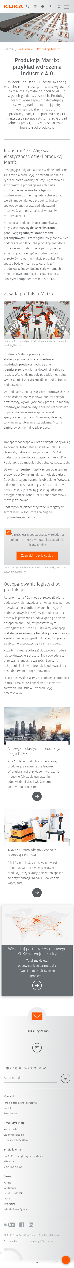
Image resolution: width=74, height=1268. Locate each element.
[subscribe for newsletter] (65, 1078)
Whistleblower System (16, 1209)
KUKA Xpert (10, 1161)
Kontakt (8, 1108)
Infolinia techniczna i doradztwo (21, 1103)
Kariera (8, 1182)
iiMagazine (9, 1204)
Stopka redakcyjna (49, 1235)
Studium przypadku (14, 1135)
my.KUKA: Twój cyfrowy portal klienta (23, 1156)
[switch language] (42, 6)
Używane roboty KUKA (16, 1140)
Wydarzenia (10, 1188)
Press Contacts (12, 1113)
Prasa (7, 1198)
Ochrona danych (12, 1241)
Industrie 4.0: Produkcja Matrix (39, 49)
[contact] (35, 6)
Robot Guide (10, 1129)
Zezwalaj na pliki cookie (37, 556)
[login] (51, 6)
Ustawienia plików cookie (39, 1241)
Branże (8, 49)
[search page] (27, 6)
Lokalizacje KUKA (13, 1193)
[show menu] (66, 6)
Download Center (13, 1166)
